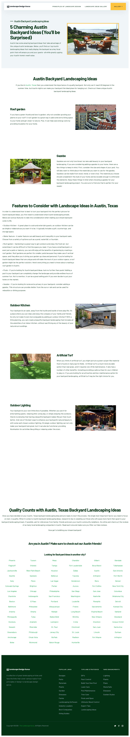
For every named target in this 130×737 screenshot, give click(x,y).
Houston (54, 571)
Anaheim (33, 622)
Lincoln (97, 632)
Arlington (96, 576)
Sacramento (97, 606)
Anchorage (12, 637)
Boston (12, 601)
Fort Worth (118, 576)
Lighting (106, 675)
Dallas (75, 571)
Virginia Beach (96, 612)
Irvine (75, 622)
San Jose (96, 591)
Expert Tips (85, 706)
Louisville (75, 601)
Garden (62, 691)
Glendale (118, 560)
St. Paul (54, 627)
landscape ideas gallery (96, 6)
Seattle (12, 576)
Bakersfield (54, 617)
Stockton (96, 622)
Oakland (118, 612)
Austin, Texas (31, 85)
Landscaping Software (68, 702)
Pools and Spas (87, 698)
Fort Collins (96, 586)
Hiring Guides (64, 713)
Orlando (33, 565)
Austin (96, 571)
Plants (61, 687)
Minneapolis (12, 617)
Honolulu (12, 622)
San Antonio (118, 571)
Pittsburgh (33, 632)
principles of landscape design (67, 6)
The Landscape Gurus (27, 726)
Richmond (33, 642)
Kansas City (117, 606)
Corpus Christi (118, 622)
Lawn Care (85, 687)
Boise (12, 642)
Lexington (54, 622)
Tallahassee (118, 565)
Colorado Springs (12, 586)
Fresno (75, 606)
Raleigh (54, 612)
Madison (75, 637)
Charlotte (12, 596)
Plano (33, 581)
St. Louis (75, 632)
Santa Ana (118, 627)
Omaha (33, 612)
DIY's (83, 675)
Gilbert (96, 560)
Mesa (54, 560)
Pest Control (86, 679)
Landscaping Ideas (88, 709)
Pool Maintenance (88, 691)
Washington (75, 596)
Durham (118, 632)
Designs (62, 675)
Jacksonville (12, 571)
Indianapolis (33, 596)
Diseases (62, 694)
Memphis (96, 601)
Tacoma (75, 576)
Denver (118, 581)
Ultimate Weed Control (90, 702)
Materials (62, 683)
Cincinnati (76, 627)
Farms (61, 698)
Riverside (33, 627)
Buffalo (54, 637)
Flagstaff (12, 565)
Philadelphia (54, 591)
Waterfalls (107, 687)
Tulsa (33, 617)
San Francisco (54, 596)
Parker (54, 586)
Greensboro (12, 632)
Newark (12, 627)
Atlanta (12, 612)
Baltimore (12, 606)
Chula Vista (33, 637)
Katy (12, 581)
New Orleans (97, 617)
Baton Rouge (54, 642)
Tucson (33, 560)
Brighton (33, 586)
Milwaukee (33, 606)
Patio (61, 679)
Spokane (33, 576)
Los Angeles (12, 591)
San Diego (75, 591)
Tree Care (85, 694)
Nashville (96, 596)
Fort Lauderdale (75, 565)
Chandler (75, 560)
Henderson (75, 581)
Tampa (54, 565)
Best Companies (65, 709)
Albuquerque (54, 606)
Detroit (118, 601)
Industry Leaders (66, 706)
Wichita (76, 617)
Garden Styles (109, 694)
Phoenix (12, 560)
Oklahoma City (118, 596)
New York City (118, 586)
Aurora (75, 586)
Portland (54, 601)
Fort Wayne (96, 637)
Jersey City (54, 632)
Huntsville (76, 642)
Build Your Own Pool (89, 683)
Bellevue (54, 576)
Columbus (118, 591)
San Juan (97, 627)
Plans (105, 683)
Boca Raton (96, 565)
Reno (97, 581)
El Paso (33, 601)
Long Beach (75, 612)
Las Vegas (54, 581)
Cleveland (118, 617)
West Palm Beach (33, 571)
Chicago (33, 591)
